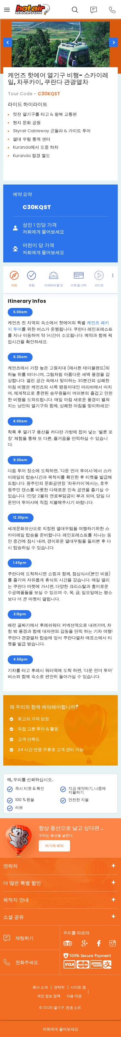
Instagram (112, 943)
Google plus (85, 943)
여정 (14, 285)
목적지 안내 (16, 899)
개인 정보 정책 (48, 996)
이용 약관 (74, 996)
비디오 (99, 285)
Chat (93, 10)
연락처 (10, 865)
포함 (32, 285)
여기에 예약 (54, 845)
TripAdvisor (67, 943)
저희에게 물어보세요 (60, 1029)
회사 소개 (40, 987)
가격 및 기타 (78, 285)
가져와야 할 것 (53, 285)
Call (112, 10)
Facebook (99, 943)
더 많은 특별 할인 (22, 883)
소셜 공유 (13, 917)
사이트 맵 (78, 987)
